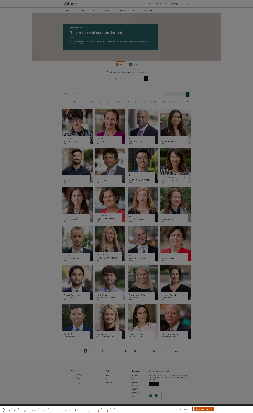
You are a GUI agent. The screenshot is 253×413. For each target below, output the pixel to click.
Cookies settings (183, 409)
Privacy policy (103, 411)
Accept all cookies (204, 409)
